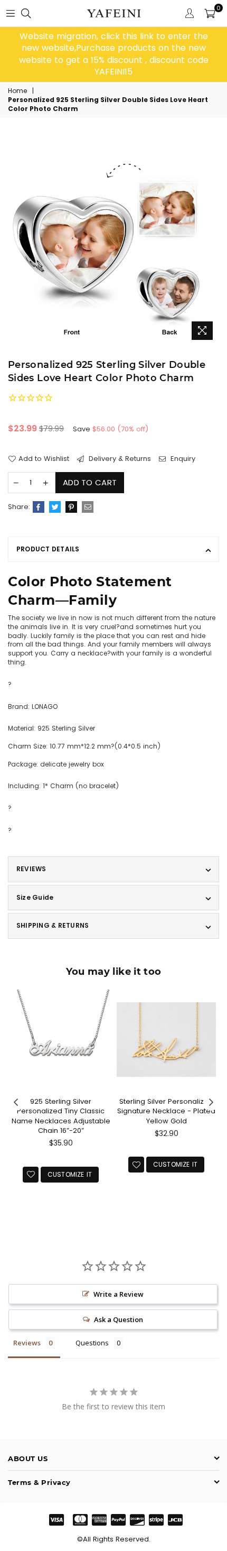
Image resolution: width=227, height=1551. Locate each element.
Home (17, 91)
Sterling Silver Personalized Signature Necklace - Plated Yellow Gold (166, 1110)
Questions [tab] (92, 1342)
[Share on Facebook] (38, 507)
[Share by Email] (87, 507)
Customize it (70, 1174)
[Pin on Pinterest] (71, 507)
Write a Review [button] (118, 1294)
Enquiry (181, 459)
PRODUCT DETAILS (48, 548)
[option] (113, 54)
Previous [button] (16, 1103)
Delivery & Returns (119, 459)
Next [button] (211, 1103)
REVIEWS (31, 868)
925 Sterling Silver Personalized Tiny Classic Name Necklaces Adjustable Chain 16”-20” (61, 1115)
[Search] (26, 13)
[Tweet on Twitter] (55, 507)
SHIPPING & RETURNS (52, 925)
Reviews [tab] (27, 1342)
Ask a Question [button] (118, 1319)
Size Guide (34, 897)
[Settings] (189, 13)
